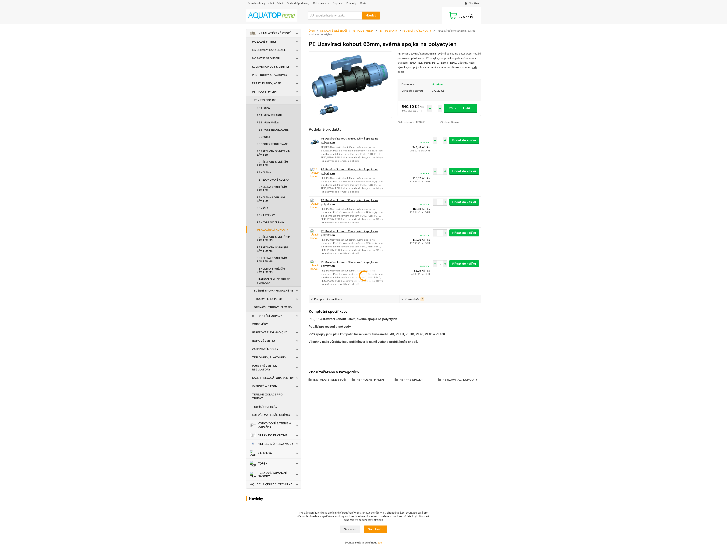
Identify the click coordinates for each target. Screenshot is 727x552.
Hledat (371, 15)
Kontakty (351, 3)
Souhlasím (375, 529)
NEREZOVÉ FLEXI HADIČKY (269, 332)
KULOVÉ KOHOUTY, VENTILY (270, 67)
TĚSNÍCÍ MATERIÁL (264, 407)
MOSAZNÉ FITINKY (264, 42)
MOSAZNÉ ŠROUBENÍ (266, 58)
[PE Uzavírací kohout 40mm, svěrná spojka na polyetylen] (314, 173)
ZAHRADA (265, 453)
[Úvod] (275, 15)
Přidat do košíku (460, 108)
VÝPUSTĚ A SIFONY (264, 386)
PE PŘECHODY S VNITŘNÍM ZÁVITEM (273, 153)
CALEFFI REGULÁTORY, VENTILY (273, 378)
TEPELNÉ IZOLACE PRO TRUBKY (267, 396)
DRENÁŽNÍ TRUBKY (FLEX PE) (273, 307)
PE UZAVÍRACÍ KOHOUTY (273, 230)
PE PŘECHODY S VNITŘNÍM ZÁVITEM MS (273, 238)
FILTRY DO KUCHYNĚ (272, 435)
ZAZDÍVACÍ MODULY (265, 349)
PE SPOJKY (263, 137)
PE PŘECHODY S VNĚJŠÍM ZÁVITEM (272, 163)
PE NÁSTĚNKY (266, 215)
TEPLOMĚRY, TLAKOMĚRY (269, 357)
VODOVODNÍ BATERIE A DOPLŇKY (274, 425)
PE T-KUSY (263, 108)
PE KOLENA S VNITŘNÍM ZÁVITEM (272, 188)
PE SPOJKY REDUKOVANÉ (272, 144)
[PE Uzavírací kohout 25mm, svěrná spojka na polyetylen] (314, 234)
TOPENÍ (263, 463)
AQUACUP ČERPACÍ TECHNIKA (271, 484)
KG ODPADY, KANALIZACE (269, 50)
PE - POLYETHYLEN (264, 92)
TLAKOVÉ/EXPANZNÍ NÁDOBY (272, 474)
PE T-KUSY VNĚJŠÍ (268, 122)
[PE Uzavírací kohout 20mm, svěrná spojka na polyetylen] (314, 265)
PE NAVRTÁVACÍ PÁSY (270, 222)
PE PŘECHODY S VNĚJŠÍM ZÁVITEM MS (272, 249)
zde (380, 542)
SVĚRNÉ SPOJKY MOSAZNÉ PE (273, 290)
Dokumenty (319, 3)
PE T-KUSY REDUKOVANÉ (273, 130)
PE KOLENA (264, 172)
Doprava (337, 3)
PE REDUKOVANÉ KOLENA (273, 180)
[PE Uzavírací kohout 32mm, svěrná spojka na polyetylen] (314, 204)
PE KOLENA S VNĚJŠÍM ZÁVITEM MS (271, 270)
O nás (363, 3)
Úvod (312, 31)
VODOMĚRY (260, 324)
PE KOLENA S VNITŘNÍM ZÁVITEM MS (272, 260)
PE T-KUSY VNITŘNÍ (269, 115)
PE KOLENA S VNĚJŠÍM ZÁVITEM (271, 199)
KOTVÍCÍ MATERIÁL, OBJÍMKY (271, 415)
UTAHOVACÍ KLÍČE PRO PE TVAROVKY (273, 281)
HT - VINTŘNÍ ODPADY (267, 316)
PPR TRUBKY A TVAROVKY (269, 75)
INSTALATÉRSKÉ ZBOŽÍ (274, 33)
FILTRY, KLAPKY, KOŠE (266, 83)
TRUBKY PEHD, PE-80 (268, 299)
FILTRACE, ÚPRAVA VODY (275, 444)
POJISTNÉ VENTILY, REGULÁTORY (264, 367)
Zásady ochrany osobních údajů (265, 3)
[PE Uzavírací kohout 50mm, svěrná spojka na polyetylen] (314, 142)
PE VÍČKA (262, 208)
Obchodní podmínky (298, 3)
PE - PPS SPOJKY (264, 100)
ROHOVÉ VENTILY (263, 341)
